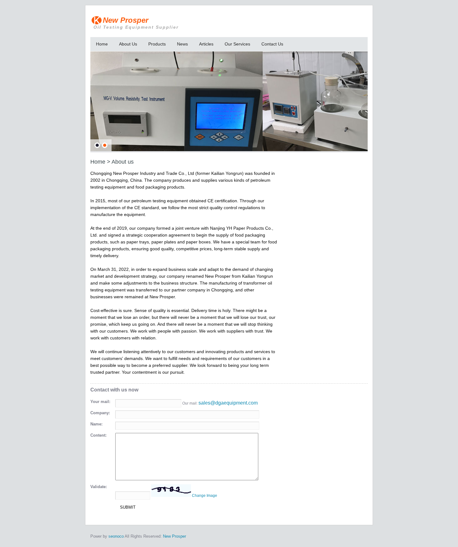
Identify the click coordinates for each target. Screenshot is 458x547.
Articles (206, 43)
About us (123, 162)
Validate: (98, 486)
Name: (96, 424)
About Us (128, 43)
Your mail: (100, 401)
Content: (98, 435)
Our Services (237, 43)
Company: (100, 412)
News (182, 43)
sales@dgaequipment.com (228, 402)
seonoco (116, 536)
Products (157, 43)
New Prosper (136, 23)
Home (102, 43)
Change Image (204, 495)
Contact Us (272, 43)
